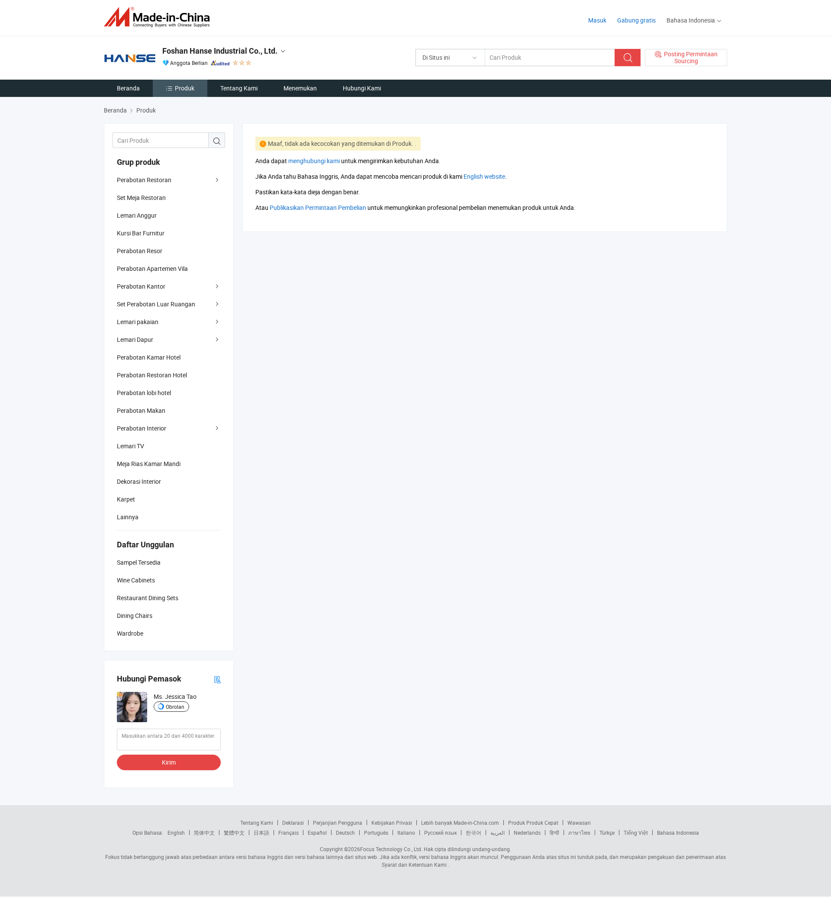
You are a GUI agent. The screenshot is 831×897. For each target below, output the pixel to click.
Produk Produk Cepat (533, 822)
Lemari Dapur (135, 339)
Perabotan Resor (139, 251)
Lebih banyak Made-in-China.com (460, 822)
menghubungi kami (314, 161)
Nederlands (527, 832)
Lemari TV (130, 446)
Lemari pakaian (137, 322)
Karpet (126, 499)
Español (317, 832)
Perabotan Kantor (141, 286)
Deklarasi (293, 822)
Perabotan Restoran (144, 180)
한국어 (473, 832)
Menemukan (300, 88)
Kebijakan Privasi (391, 822)
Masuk (597, 20)
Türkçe (607, 832)
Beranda (128, 88)
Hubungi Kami (362, 88)
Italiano (406, 832)
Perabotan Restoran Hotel (152, 375)
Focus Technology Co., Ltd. (391, 849)
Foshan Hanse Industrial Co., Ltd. (219, 50)
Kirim (169, 762)
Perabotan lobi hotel (144, 393)
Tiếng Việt (636, 832)
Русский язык (440, 832)
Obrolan (175, 706)
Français (288, 832)
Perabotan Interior (141, 428)
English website (484, 176)
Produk (184, 88)
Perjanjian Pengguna (337, 822)
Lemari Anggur (137, 215)
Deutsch (345, 832)
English (176, 832)
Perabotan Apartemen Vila (152, 268)
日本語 (261, 832)
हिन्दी (554, 832)
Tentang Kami (239, 88)
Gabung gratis (636, 20)
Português (376, 832)
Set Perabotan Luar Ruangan (156, 304)
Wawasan (579, 822)
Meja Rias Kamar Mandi (148, 464)
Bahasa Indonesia (678, 832)
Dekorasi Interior (139, 481)
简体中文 (204, 832)
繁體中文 (234, 832)
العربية (497, 832)
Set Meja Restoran (141, 197)
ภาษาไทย (579, 832)
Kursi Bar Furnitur (140, 233)
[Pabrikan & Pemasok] (159, 17)
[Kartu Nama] (217, 679)
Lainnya (127, 517)
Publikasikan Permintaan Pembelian (318, 207)
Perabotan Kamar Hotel (148, 357)
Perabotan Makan (141, 410)
